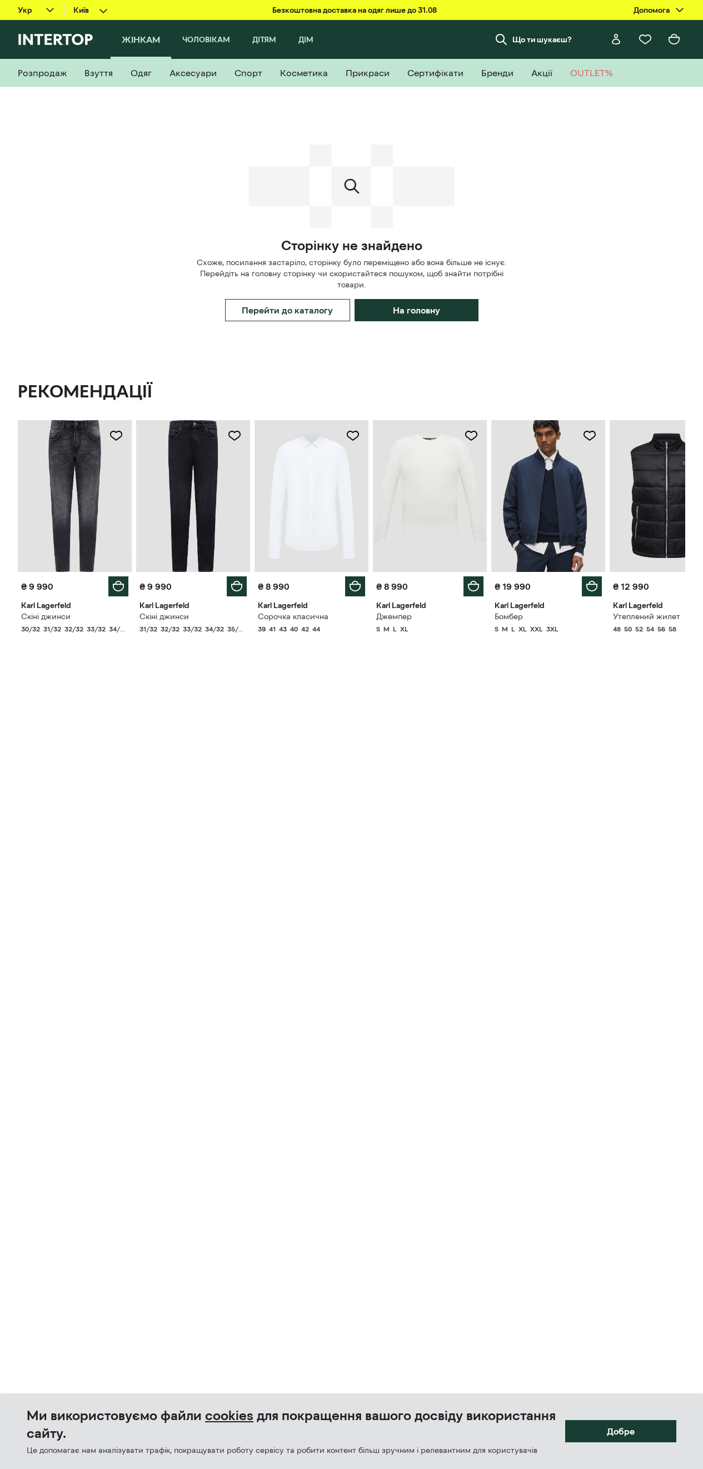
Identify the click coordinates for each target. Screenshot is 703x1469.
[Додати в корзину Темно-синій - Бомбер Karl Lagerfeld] (592, 586)
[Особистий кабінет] (616, 39)
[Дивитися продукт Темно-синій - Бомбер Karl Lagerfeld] (548, 496)
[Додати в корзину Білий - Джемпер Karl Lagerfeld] (473, 586)
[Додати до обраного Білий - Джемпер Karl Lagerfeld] (471, 436)
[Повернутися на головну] (55, 39)
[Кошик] (674, 39)
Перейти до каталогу (287, 310)
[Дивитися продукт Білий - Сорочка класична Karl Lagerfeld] (311, 496)
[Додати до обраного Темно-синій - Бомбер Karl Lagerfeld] (590, 436)
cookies (229, 1415)
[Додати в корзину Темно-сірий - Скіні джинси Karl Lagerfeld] (118, 586)
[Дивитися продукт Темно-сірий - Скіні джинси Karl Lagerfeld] (75, 496)
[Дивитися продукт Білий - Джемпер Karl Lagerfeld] (430, 496)
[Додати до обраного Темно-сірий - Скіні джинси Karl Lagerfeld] (116, 436)
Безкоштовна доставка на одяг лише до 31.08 (354, 10)
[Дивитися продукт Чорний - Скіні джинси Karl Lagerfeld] (193, 496)
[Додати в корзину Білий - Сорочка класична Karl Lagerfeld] (355, 586)
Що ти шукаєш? (542, 39)
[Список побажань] (645, 39)
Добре (621, 1431)
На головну (416, 310)
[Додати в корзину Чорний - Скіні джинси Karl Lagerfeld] (237, 586)
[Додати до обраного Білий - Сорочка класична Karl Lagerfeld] (353, 436)
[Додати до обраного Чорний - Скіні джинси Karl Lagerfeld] (234, 436)
